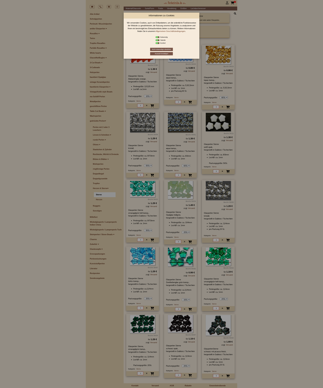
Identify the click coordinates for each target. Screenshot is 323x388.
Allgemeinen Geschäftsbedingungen (170, 31)
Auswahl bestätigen (161, 54)
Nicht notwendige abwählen (161, 49)
